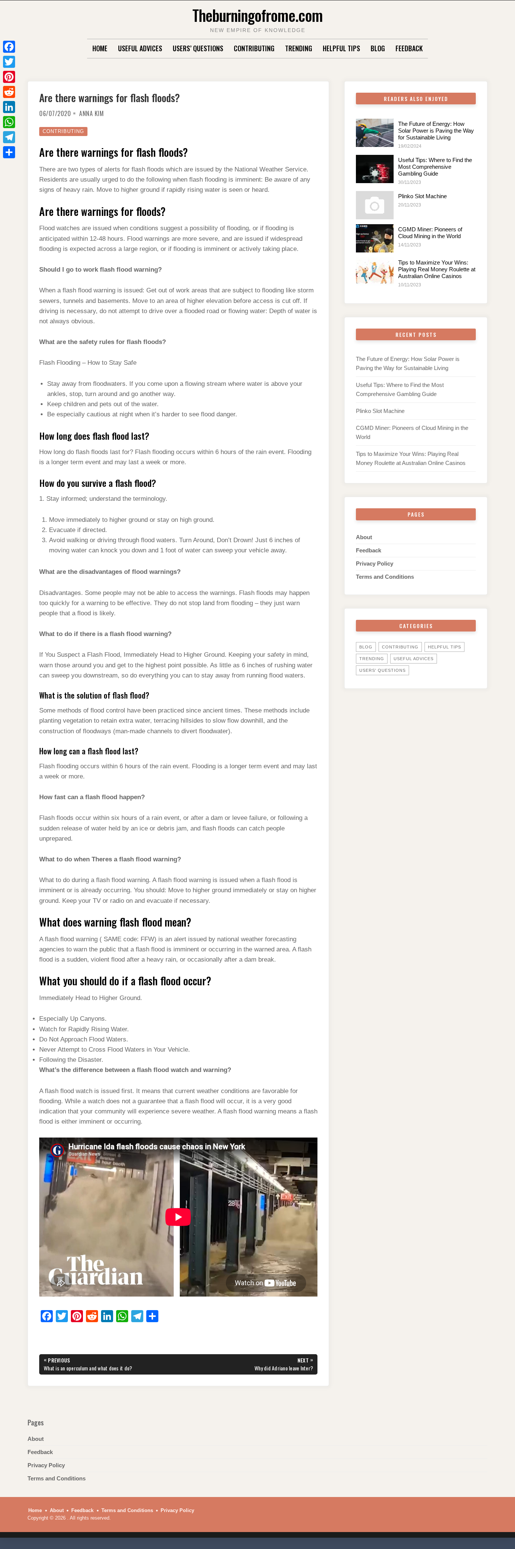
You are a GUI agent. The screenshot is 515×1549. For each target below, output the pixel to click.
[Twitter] (9, 61)
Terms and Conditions (385, 576)
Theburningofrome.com (257, 14)
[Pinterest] (9, 76)
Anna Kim (91, 113)
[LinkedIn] (9, 107)
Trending (298, 48)
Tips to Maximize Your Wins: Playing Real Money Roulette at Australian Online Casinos (436, 269)
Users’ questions (198, 48)
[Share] (9, 152)
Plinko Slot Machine (422, 196)
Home (99, 48)
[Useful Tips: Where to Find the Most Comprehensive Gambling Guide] (375, 169)
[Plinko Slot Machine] (375, 205)
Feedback (409, 48)
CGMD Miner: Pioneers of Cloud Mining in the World (430, 232)
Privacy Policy (374, 563)
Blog (378, 48)
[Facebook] (9, 46)
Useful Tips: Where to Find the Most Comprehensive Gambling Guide (435, 167)
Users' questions (382, 670)
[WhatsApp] (9, 122)
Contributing (254, 48)
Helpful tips (341, 48)
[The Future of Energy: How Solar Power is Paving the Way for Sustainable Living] (375, 133)
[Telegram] (9, 137)
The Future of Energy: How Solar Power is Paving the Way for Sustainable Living (436, 131)
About (364, 537)
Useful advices (140, 48)
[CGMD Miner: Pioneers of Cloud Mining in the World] (375, 238)
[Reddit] (9, 91)
